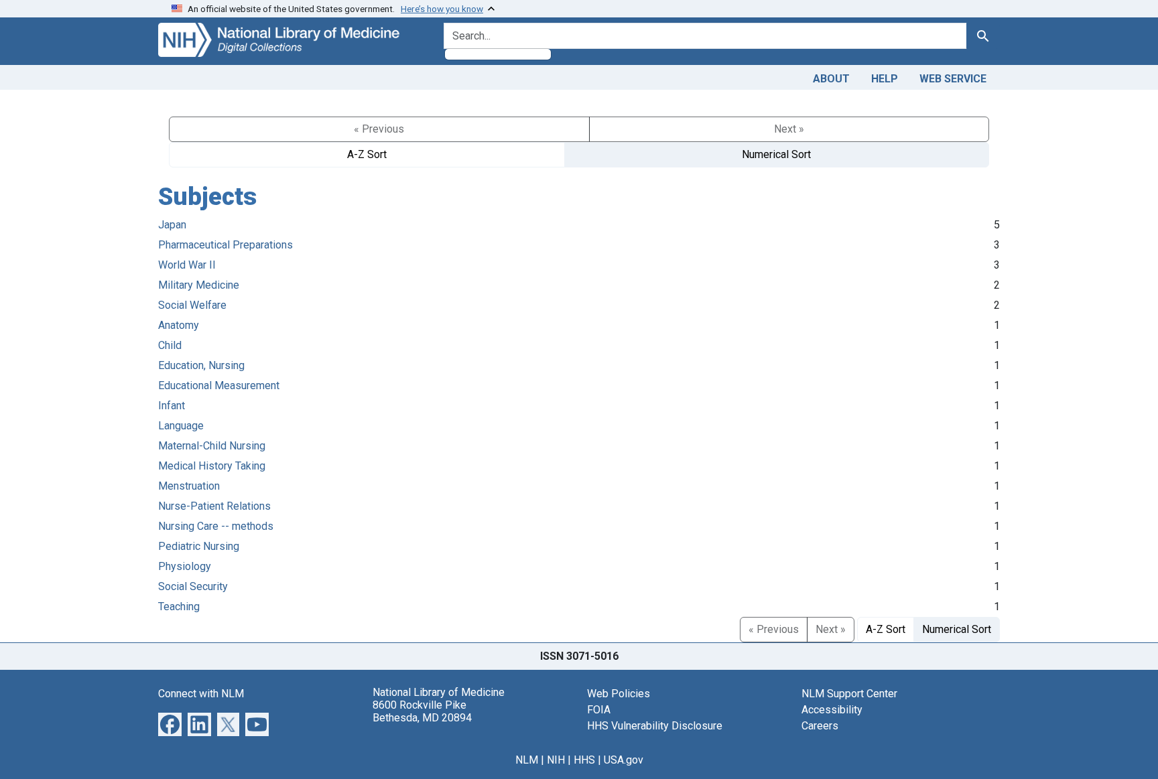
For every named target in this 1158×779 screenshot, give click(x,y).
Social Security (193, 586)
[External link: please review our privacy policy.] (170, 723)
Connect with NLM (201, 693)
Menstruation (189, 486)
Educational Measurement (218, 385)
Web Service (952, 78)
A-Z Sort (367, 154)
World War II (187, 265)
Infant (171, 405)
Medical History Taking (211, 465)
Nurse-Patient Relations (214, 506)
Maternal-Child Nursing (211, 445)
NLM (526, 760)
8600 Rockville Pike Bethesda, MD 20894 (422, 711)
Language (181, 425)
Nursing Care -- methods (215, 526)
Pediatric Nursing (198, 546)
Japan (172, 224)
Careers (819, 725)
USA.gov (623, 760)
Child (170, 345)
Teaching (179, 606)
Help (884, 78)
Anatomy (178, 325)
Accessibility (831, 709)
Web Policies (618, 693)
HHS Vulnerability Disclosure (654, 725)
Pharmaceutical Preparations (225, 244)
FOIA (598, 709)
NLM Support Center (849, 693)
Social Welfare (192, 305)
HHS (584, 760)
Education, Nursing (201, 365)
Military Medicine (198, 285)
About (831, 78)
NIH (556, 760)
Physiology (184, 566)
